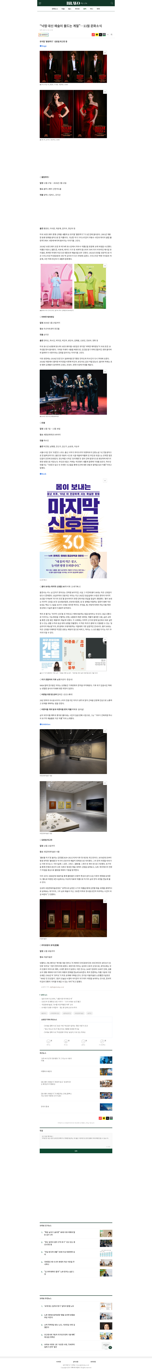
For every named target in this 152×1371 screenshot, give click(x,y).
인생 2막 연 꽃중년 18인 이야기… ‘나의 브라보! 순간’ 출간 (61, 1001)
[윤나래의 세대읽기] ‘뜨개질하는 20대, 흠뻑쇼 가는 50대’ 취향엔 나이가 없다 (56, 1094)
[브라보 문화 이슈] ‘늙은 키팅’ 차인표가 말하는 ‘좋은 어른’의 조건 (66, 1025)
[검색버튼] (112, 3)
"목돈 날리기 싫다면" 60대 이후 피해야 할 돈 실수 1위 (59, 1233)
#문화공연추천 (67, 1013)
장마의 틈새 (45, 1106)
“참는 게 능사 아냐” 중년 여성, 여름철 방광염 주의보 (61, 1029)
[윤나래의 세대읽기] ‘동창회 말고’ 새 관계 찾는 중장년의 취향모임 (56, 1083)
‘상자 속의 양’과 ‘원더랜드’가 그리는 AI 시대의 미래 (56, 1059)
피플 (63, 8)
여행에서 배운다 (46, 1071)
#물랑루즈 (44, 1013)
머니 (91, 8)
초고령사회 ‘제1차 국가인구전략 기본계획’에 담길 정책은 (59, 1335)
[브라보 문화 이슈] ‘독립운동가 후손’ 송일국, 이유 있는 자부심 (65, 1032)
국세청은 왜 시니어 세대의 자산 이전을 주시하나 (59, 1262)
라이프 (77, 8)
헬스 (69, 8)
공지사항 (75, 1362)
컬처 (84, 8)
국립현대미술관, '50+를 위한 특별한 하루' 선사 (57, 1004)
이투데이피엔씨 (75, 1367)
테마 (98, 8)
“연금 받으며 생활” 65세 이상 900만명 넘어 (59, 1253)
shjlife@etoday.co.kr (57, 987)
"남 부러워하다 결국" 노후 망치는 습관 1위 (59, 1272)
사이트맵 (93, 1362)
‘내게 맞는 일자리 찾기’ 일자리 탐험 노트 (59, 1306)
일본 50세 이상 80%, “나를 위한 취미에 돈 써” (57, 998)
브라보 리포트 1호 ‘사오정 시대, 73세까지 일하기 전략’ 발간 (59, 1345)
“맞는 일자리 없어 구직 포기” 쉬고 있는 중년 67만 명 (59, 1243)
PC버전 (58, 1362)
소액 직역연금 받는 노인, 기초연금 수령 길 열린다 (59, 1325)
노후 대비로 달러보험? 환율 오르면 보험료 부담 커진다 (59, 1316)
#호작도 (89, 1013)
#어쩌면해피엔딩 (54, 1013)
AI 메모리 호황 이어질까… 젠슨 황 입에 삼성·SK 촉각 (59, 1007)
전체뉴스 (55, 8)
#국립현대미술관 (79, 1013)
